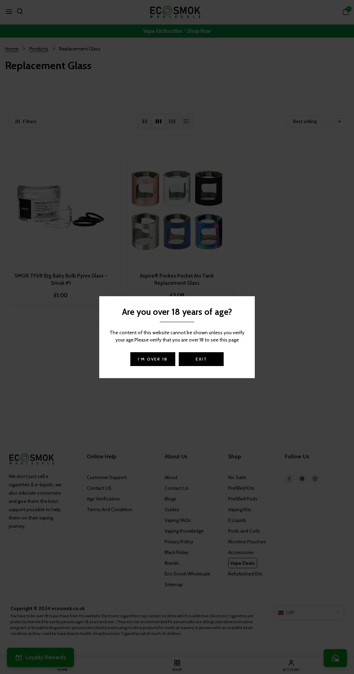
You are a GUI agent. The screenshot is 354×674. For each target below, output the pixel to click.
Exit (201, 359)
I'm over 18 (153, 359)
